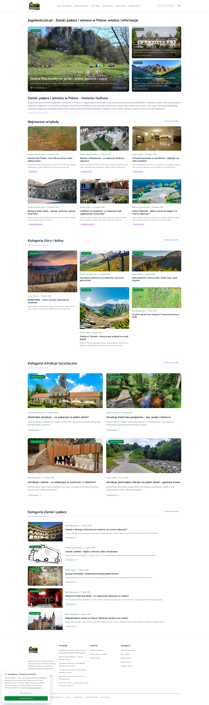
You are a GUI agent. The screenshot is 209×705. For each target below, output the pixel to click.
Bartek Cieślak (137, 154)
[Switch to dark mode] (179, 6)
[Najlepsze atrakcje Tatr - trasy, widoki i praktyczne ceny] (156, 76)
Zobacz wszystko (171, 121)
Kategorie (125, 645)
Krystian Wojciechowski (36, 154)
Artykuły (63, 645)
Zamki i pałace (108, 6)
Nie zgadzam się (26, 693)
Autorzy (94, 645)
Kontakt (68, 697)
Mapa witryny (105, 697)
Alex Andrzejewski (138, 311)
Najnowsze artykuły (64, 6)
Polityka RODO (78, 697)
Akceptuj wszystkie (26, 698)
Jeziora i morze (120, 6)
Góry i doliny (95, 6)
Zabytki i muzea (134, 6)
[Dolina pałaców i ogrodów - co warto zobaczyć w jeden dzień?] (156, 42)
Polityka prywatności (56, 697)
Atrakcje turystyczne (81, 6)
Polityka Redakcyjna (91, 697)
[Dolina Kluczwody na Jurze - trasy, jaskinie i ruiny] (78, 59)
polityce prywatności (34, 688)
